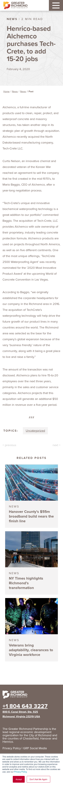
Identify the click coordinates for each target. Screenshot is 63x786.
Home (6, 91)
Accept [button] (19, 779)
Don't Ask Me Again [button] (38, 779)
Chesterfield (31, 738)
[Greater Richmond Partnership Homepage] (15, 5)
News (15, 91)
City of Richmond (40, 735)
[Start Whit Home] (31, 695)
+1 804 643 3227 (25, 706)
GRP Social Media (35, 748)
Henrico (8, 741)
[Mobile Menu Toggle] (56, 5)
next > (56, 445)
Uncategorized (35, 430)
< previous (9, 445)
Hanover (45, 738)
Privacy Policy (20, 771)
